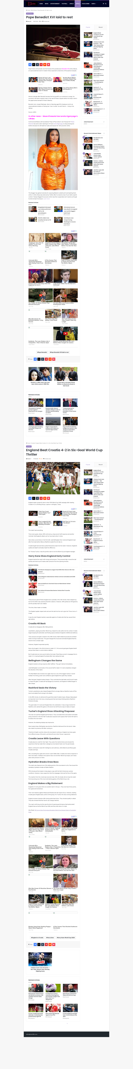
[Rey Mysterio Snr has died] (88, 140)
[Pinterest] (41, 64)
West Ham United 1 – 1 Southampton (99, 81)
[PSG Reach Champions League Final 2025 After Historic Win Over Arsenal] (88, 55)
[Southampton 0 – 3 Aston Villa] (88, 111)
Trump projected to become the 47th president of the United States (69, 410)
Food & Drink (85, 3)
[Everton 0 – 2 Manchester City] (88, 89)
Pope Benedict (42, 352)
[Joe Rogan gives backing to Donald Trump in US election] (35, 421)
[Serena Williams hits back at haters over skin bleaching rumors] (88, 147)
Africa (72, 3)
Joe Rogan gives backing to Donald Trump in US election (35, 428)
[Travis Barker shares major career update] (88, 156)
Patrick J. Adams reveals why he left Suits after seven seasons (99, 163)
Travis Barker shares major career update (98, 155)
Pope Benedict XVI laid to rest (60, 352)
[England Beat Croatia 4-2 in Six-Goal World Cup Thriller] (88, 35)
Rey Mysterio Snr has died (98, 138)
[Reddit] (44, 64)
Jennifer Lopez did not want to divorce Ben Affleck (99, 171)
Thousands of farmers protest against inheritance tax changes (35, 410)
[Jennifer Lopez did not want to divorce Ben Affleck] (88, 172)
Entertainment (55, 3)
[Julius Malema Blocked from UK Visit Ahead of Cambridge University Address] (88, 65)
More (93, 3)
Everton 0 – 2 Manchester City (98, 88)
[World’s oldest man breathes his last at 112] (33, 219)
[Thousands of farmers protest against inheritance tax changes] (35, 402)
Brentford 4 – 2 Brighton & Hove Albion (98, 103)
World (78, 3)
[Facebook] (30, 64)
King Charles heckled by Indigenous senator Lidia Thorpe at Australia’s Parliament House (70, 429)
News (46, 3)
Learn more (46, 199)
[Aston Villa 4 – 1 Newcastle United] (88, 76)
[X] (33, 64)
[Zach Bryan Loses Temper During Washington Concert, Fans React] (58, 220)
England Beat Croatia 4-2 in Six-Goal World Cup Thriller (99, 35)
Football (64, 3)
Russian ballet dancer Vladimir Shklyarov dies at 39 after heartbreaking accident (53, 410)
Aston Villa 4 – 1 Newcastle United (99, 74)
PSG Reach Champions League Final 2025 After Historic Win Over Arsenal (99, 56)
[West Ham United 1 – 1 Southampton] (88, 83)
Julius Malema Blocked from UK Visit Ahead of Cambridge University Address (99, 66)
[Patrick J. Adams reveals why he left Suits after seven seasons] (88, 163)
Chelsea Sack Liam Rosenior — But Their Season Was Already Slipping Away (99, 45)
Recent (101, 27)
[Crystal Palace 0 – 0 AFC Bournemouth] (88, 96)
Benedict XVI (65, 69)
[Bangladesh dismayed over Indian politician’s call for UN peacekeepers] (33, 209)
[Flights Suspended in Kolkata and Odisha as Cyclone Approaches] (53, 421)
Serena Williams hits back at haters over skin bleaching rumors (99, 147)
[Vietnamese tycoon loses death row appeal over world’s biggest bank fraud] (58, 209)
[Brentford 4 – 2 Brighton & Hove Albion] (88, 104)
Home (41, 3)
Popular (88, 27)
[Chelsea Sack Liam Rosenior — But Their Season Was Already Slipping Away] (88, 44)
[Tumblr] (37, 64)
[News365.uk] (32, 4)
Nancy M (29, 21)
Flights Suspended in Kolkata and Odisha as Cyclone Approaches (52, 428)
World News (34, 10)
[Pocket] (48, 64)
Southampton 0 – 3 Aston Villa (99, 109)
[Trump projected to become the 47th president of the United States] (70, 402)
